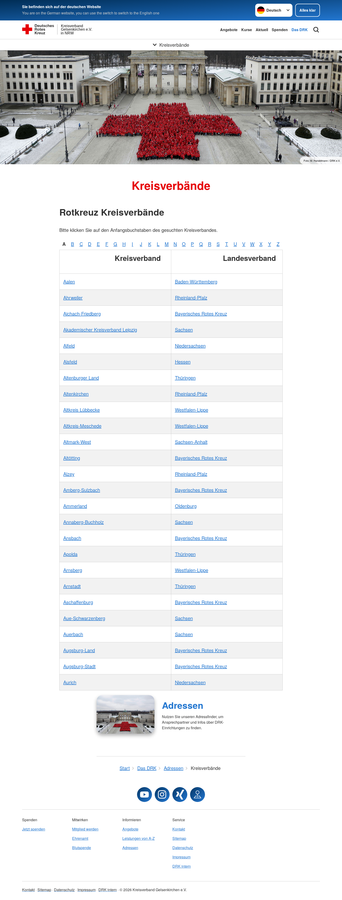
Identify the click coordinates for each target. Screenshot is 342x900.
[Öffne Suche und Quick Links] (316, 29)
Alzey (68, 473)
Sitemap (179, 838)
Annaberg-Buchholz (83, 522)
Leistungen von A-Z (138, 838)
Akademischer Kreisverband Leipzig (100, 329)
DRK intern (181, 866)
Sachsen (184, 329)
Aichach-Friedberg (82, 313)
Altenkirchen (76, 393)
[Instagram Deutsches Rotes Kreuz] (162, 794)
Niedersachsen (190, 345)
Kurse (246, 29)
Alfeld (69, 345)
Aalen (69, 281)
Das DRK (300, 29)
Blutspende (81, 847)
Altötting (71, 457)
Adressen (182, 705)
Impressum (181, 857)
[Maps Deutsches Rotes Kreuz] (197, 794)
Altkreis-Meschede (82, 425)
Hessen (183, 361)
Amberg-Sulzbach (81, 489)
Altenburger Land (81, 377)
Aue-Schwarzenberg (84, 618)
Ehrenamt (80, 838)
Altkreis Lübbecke (81, 409)
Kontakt (178, 829)
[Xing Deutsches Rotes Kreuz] (179, 794)
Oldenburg (186, 506)
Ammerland (75, 506)
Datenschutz (182, 847)
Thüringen (185, 377)
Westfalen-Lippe (191, 409)
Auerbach (73, 634)
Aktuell (262, 29)
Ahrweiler (73, 297)
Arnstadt (72, 586)
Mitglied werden (85, 829)
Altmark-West (77, 441)
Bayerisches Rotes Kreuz (201, 313)
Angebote (229, 29)
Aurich (69, 682)
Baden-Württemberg (196, 281)
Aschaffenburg (78, 602)
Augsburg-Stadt (79, 666)
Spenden (280, 29)
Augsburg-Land (79, 650)
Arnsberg (72, 570)
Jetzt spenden (33, 829)
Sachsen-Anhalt (191, 441)
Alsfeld (70, 361)
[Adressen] (125, 714)
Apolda (70, 554)
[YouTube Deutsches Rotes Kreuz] (144, 794)
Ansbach (72, 538)
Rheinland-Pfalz (191, 297)
